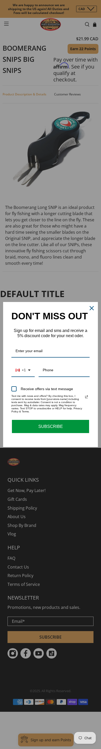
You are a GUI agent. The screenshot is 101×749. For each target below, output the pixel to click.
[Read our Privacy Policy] (86, 397)
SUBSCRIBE (50, 426)
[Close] (91, 308)
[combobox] (23, 370)
